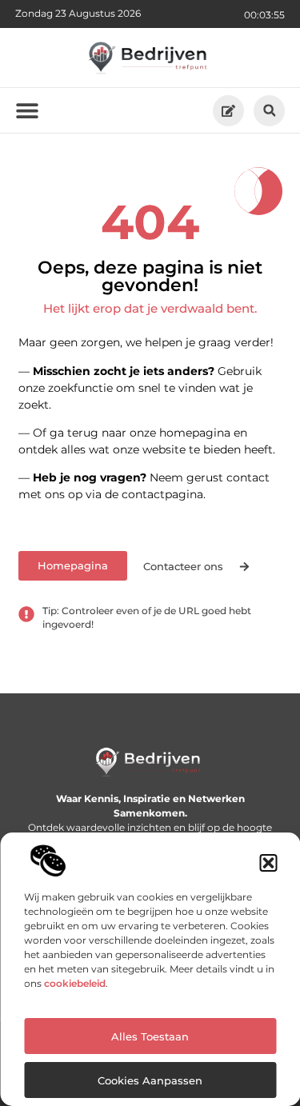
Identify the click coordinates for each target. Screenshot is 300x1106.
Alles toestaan (150, 1036)
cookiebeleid (75, 983)
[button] (268, 863)
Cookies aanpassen (150, 1080)
